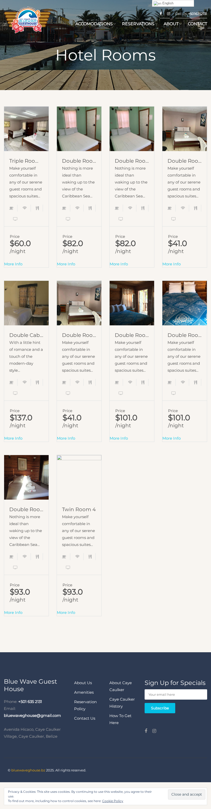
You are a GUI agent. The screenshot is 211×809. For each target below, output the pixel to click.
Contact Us (84, 718)
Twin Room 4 (79, 509)
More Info (26, 136)
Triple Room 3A (26, 161)
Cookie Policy (112, 801)
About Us (83, 682)
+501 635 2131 (30, 701)
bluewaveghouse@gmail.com (32, 715)
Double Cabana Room (26, 335)
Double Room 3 (26, 509)
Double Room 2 (185, 335)
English (167, 3)
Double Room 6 (79, 161)
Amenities (84, 692)
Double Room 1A (79, 335)
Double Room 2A (185, 161)
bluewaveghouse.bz (28, 770)
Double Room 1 (132, 335)
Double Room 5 (132, 161)
